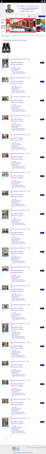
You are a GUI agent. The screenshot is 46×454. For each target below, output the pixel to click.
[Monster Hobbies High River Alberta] (23, 9)
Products (33, 447)
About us (37, 447)
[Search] (29, 16)
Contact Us (43, 447)
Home (3, 35)
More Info (4, 69)
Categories (42, 16)
